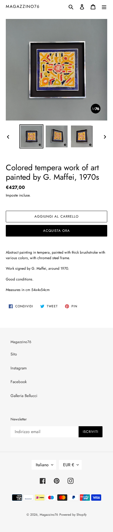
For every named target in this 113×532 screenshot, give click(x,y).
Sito (14, 354)
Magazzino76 (23, 6)
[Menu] (104, 6)
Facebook (19, 382)
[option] (31, 136)
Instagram (19, 368)
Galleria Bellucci (24, 396)
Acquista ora (56, 230)
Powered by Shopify (72, 514)
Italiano (42, 465)
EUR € (68, 465)
